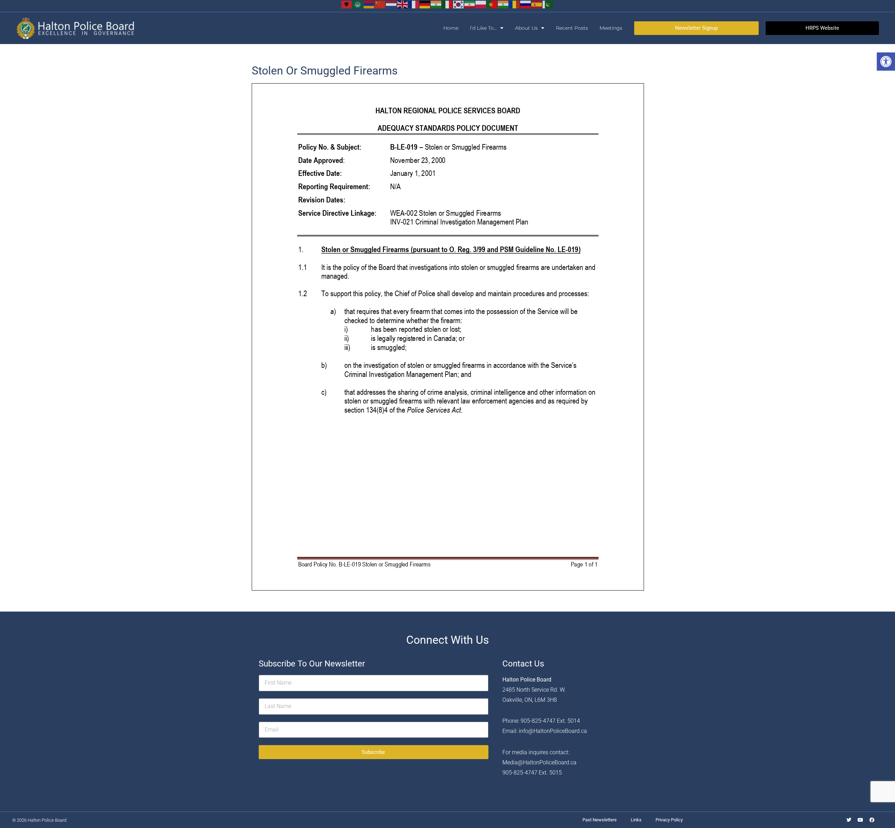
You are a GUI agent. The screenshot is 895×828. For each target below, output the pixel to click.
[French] (414, 4)
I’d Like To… (483, 28)
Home (450, 28)
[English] (402, 4)
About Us (526, 28)
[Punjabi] (503, 4)
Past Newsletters (599, 819)
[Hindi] (436, 4)
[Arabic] (358, 4)
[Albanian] (346, 4)
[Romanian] (514, 4)
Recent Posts (572, 28)
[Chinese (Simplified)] (380, 4)
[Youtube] (860, 820)
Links (636, 819)
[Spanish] (537, 4)
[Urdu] (548, 4)
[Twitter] (849, 820)
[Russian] (525, 4)
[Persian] (469, 4)
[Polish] (481, 4)
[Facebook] (872, 820)
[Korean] (458, 4)
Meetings (611, 28)
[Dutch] (391, 4)
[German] (425, 4)
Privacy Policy (669, 819)
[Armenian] (369, 4)
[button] (886, 61)
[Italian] (447, 4)
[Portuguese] (492, 4)
